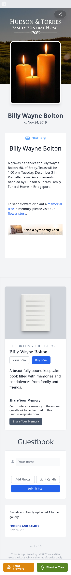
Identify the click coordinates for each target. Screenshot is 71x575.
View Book (19, 360)
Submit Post (35, 488)
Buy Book (41, 360)
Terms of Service (46, 557)
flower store (17, 213)
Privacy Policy (24, 557)
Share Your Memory (26, 421)
